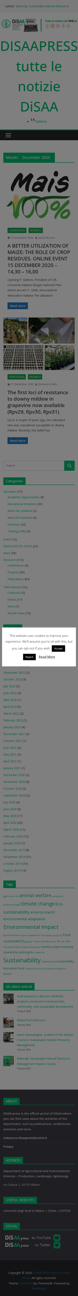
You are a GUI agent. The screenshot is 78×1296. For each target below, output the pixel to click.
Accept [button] (58, 648)
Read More (47, 657)
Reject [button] (29, 657)
